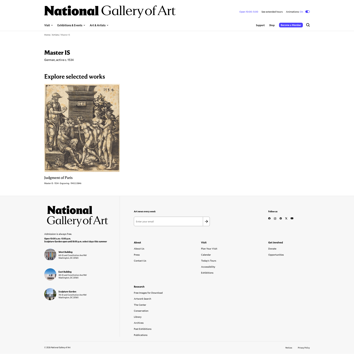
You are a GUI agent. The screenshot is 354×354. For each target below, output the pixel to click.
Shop (272, 25)
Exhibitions (207, 272)
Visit (47, 25)
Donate (272, 248)
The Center (140, 304)
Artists (55, 34)
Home (47, 34)
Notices (288, 347)
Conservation (141, 310)
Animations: (295, 11)
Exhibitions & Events (69, 25)
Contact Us (140, 260)
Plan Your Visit (209, 248)
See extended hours (272, 11)
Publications (140, 335)
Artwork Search (142, 298)
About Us (139, 248)
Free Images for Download (148, 292)
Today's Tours (208, 260)
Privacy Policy (304, 347)
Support (260, 25)
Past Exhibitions (142, 328)
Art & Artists (98, 25)
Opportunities (276, 254)
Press (137, 254)
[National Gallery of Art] (76, 215)
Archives (139, 322)
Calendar (206, 254)
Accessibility (208, 266)
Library (137, 316)
